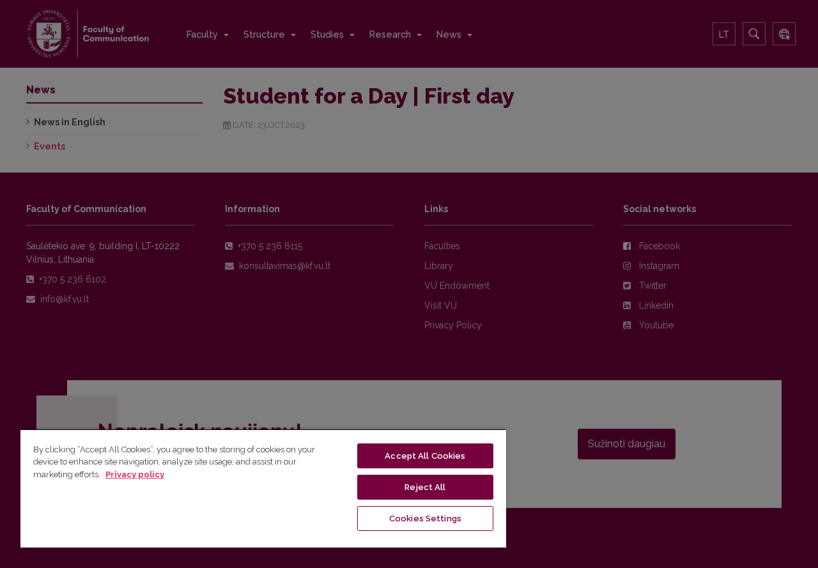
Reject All (425, 487)
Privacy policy (134, 474)
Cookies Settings (425, 518)
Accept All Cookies (425, 456)
